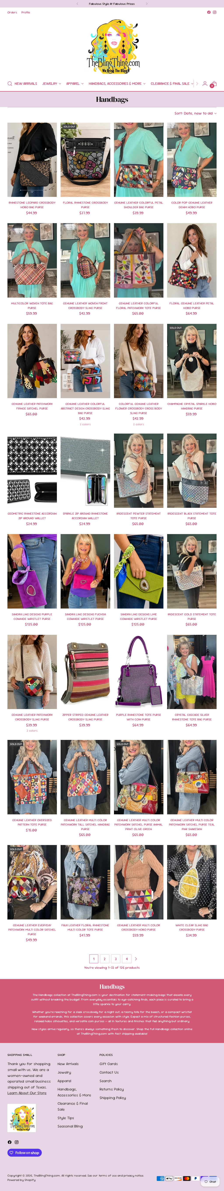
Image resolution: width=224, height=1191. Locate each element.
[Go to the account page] (205, 83)
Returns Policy (112, 1089)
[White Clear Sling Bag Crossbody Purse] (192, 882)
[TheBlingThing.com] (112, 45)
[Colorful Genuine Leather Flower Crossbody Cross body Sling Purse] (138, 361)
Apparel (64, 1080)
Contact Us (109, 1072)
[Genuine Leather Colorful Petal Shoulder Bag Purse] (138, 160)
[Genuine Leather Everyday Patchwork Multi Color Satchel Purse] (32, 882)
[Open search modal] (9, 83)
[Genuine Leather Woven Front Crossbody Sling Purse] (85, 260)
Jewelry (64, 1072)
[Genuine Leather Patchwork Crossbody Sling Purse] (32, 672)
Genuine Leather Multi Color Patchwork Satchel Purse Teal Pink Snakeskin (192, 824)
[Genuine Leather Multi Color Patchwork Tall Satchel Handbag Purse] (85, 777)
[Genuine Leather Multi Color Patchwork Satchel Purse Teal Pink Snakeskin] (192, 777)
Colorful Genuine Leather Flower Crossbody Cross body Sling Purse (138, 408)
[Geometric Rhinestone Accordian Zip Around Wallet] (32, 471)
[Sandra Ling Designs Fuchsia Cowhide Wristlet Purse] (85, 571)
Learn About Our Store (27, 1092)
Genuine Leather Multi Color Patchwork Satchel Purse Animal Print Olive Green (138, 824)
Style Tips (66, 1117)
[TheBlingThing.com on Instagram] (215, 12)
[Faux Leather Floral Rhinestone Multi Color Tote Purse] (85, 882)
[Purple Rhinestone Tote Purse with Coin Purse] (138, 672)
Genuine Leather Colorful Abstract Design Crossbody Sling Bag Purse (85, 408)
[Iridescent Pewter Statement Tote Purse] (138, 471)
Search (106, 1080)
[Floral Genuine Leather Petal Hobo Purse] (192, 260)
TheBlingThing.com (47, 1175)
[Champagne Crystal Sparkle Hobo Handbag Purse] (192, 361)
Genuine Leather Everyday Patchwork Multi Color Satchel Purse (32, 929)
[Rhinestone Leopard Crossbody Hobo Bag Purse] (32, 160)
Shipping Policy (113, 1097)
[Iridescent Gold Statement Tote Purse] (192, 571)
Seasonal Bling (70, 1126)
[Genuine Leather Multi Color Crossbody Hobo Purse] (138, 882)
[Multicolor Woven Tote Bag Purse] (32, 260)
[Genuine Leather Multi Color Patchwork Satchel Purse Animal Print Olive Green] (138, 777)
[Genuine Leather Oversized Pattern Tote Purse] (32, 777)
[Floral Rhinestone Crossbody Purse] (85, 160)
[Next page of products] (135, 959)
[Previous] (77, 3)
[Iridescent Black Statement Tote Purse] (192, 471)
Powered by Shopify (21, 1180)
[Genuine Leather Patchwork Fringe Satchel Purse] (32, 361)
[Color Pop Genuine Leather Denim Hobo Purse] (192, 160)
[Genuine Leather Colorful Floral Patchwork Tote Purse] (138, 260)
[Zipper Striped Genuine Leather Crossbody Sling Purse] (85, 672)
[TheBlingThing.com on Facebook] (209, 12)
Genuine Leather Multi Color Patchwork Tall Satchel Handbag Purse (85, 824)
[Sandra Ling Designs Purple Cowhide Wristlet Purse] (32, 571)
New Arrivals (68, 1063)
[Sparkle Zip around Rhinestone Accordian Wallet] (85, 471)
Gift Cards (109, 1063)
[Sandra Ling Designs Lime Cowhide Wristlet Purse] (138, 571)
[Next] (147, 3)
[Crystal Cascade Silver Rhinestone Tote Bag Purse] (192, 672)
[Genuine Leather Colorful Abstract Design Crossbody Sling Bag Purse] (85, 361)
